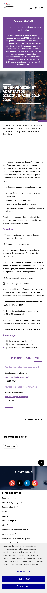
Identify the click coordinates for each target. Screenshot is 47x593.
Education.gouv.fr (9, 498)
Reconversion (10, 446)
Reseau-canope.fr (9, 520)
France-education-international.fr (15, 529)
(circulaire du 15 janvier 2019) (17, 244)
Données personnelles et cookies (29, 558)
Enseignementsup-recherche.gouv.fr (16, 538)
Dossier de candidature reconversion (20, 278)
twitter (20, 483)
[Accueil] (9, 6)
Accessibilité (36, 8)
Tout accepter (24, 586)
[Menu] (41, 8)
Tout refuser (23, 578)
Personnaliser (23, 571)
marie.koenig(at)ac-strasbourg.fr (16, 397)
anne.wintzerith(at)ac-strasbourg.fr (17, 377)
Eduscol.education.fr (10, 507)
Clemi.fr (5, 525)
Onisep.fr (5, 511)
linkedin (27, 483)
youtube (12, 483)
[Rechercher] (31, 8)
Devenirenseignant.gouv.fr (12, 502)
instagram (35, 483)
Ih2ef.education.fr (9, 534)
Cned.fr (5, 516)
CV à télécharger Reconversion (18, 283)
